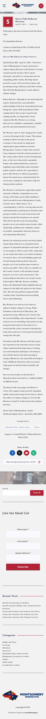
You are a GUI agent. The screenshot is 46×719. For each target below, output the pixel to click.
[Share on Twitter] (19, 453)
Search (5, 489)
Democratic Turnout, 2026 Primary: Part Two (20, 614)
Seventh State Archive (11, 665)
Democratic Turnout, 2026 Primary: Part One (20, 617)
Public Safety (7, 662)
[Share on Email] (26, 453)
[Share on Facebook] (12, 453)
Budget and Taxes (9, 642)
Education (6, 648)
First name (23, 529)
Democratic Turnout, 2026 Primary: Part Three (21, 611)
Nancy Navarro (34, 434)
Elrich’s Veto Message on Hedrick (15, 603)
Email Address (23, 553)
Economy (6, 645)
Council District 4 (20, 434)
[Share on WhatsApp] (33, 453)
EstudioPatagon (31, 713)
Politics (37, 427)
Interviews (6, 651)
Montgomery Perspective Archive (15, 656)
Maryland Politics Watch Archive (18, 427)
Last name (23, 541)
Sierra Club (23, 437)
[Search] (41, 5)
